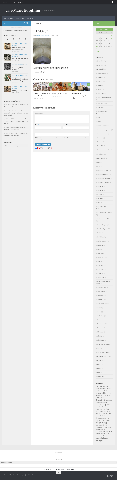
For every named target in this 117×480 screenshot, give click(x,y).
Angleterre (99, 388)
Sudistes (101, 436)
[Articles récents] (7, 39)
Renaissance (100, 324)
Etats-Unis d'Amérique (103, 409)
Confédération (101, 400)
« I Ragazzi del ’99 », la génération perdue (18, 48)
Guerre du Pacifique (103, 174)
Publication (19, 18)
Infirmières (100, 198)
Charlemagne (99, 395)
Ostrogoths (100, 277)
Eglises (106, 404)
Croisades (100, 107)
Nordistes (98, 427)
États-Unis (100, 146)
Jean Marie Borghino (43, 35)
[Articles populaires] (13, 39)
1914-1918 (14, 43)
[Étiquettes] (25, 39)
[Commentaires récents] (19, 39)
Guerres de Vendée (102, 182)
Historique (100, 186)
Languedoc (103, 418)
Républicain (108, 433)
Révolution (100, 340)
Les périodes (8, 18)
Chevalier (107, 395)
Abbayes (105, 386)
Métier (99, 249)
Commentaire (39, 113)
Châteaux (100, 397)
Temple (105, 436)
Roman (109, 427)
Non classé (100, 265)
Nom (37, 125)
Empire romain (104, 407)
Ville (98, 372)
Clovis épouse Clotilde (59, 94)
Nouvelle (15, 45)
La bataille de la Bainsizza (20, 58)
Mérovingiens (99, 425)
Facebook (58, 452)
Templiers (100, 360)
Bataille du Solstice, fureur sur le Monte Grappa (20, 80)
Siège (98, 348)
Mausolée (100, 245)
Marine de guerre (102, 241)
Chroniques (100, 93)
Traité (99, 364)
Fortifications (101, 154)
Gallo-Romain (101, 158)
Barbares (106, 391)
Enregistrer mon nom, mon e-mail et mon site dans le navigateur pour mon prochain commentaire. (61, 139)
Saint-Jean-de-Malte (103, 344)
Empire (97, 407)
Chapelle (107, 393)
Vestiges (99, 440)
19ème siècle (101, 69)
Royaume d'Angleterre (101, 430)
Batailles (20, 2)
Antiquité (100, 77)
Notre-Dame (100, 269)
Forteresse (99, 411)
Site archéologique (102, 352)
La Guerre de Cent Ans (103, 219)
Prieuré (106, 427)
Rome (97, 429)
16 (111, 41)
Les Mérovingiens (102, 229)
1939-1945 (100, 65)
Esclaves (99, 142)
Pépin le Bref (101, 291)
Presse (99, 308)
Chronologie (100, 103)
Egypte (99, 122)
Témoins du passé (102, 356)
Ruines (102, 433)
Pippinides (100, 295)
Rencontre (29, 18)
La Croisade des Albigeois (104, 212)
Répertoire (100, 332)
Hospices (99, 194)
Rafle (98, 320)
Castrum (99, 85)
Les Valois (100, 233)
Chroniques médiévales (104, 97)
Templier (98, 438)
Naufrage (100, 261)
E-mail (65, 125)
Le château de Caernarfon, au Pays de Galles (79, 96)
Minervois (100, 253)
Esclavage (100, 138)
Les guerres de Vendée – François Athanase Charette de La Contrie (16, 113)
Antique (105, 388)
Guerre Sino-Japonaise (103, 178)
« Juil (97, 51)
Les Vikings (100, 237)
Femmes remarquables (103, 150)
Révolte (99, 336)
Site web (37, 131)
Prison (99, 312)
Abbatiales (99, 386)
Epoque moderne (102, 134)
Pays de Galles (101, 287)
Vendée (108, 438)
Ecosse (99, 117)
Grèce (98, 166)
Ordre (102, 427)
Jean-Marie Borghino (22, 10)
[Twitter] (27, 23)
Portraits (12, 2)
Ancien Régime (101, 73)
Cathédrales (99, 393)
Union (103, 438)
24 (97, 46)
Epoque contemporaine (104, 130)
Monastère (107, 420)
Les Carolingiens (102, 225)
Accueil (5, 2)
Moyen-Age (100, 257)
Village (99, 368)
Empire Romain (101, 126)
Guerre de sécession (103, 170)
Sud (97, 436)
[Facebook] (24, 23)
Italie (25, 43)
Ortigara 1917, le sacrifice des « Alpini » (19, 91)
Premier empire (101, 304)
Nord (105, 425)
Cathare (99, 89)
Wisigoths (100, 376)
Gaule (99, 162)
